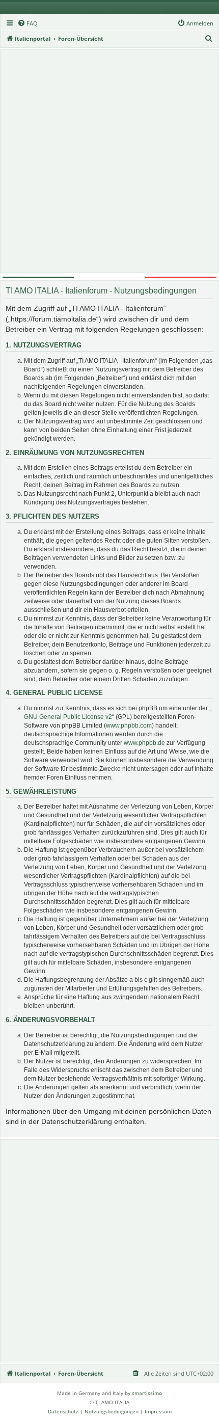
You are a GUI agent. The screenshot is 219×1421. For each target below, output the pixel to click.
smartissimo (147, 1393)
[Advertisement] (109, 161)
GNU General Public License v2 (68, 716)
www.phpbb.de (144, 742)
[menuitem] (27, 23)
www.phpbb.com (129, 725)
